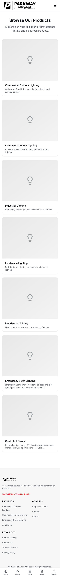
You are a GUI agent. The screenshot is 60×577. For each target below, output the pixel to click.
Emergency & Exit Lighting (14, 520)
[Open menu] (55, 5)
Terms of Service (10, 547)
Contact (35, 511)
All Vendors (7, 525)
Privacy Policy (8, 552)
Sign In (35, 516)
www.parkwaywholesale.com (15, 494)
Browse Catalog (9, 537)
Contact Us (7, 542)
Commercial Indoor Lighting (14, 515)
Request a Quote (40, 506)
